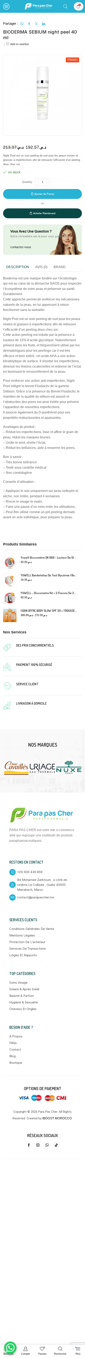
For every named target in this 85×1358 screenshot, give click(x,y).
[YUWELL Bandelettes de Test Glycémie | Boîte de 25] (10, 580)
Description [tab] (17, 267)
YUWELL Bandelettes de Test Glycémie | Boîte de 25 (49, 575)
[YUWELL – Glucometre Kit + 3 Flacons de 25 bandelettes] (10, 597)
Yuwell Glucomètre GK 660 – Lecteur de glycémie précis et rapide (49, 557)
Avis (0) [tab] (41, 267)
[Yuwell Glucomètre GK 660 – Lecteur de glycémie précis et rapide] (10, 562)
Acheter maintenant (44, 213)
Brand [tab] (60, 267)
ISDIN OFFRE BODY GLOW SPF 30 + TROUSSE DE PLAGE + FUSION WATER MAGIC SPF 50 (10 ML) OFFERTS (49, 611)
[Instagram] (38, 1142)
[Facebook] (29, 1142)
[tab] (17, 267)
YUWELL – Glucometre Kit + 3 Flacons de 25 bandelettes (49, 593)
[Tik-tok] (56, 1142)
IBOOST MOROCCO (57, 1115)
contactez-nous (20, 247)
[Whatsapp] (47, 1142)
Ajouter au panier (44, 193)
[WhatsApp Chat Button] (10, 1348)
